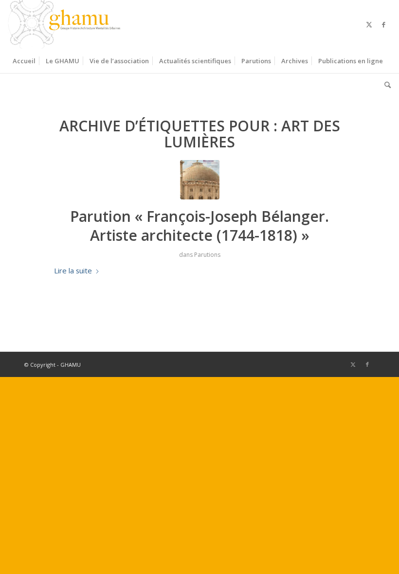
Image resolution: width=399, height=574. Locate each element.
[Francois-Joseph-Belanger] (199, 179)
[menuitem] (24, 61)
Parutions (207, 255)
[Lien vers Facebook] (384, 24)
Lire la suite (73, 270)
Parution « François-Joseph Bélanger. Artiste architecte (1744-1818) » (199, 225)
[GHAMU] (66, 24)
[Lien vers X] (369, 24)
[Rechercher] (385, 85)
